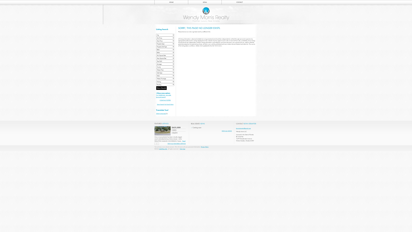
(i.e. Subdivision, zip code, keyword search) (163, 95)
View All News (227, 131)
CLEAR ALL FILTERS (165, 100)
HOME (171, 2)
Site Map (182, 149)
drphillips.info (163, 149)
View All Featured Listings (176, 144)
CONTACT (239, 2)
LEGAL (205, 2)
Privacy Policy (205, 147)
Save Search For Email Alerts (165, 104)
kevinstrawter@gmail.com (243, 128)
